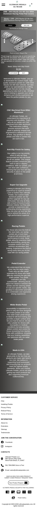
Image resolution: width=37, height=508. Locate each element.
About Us (4, 423)
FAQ (2, 401)
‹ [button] (4, 40)
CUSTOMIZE (13, 73)
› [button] (32, 40)
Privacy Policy (6, 407)
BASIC (10, 25)
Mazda (6, 18)
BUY (23, 73)
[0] (32, 6)
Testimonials (5, 432)
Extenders (4, 426)
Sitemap (4, 429)
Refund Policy (6, 411)
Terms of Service (7, 414)
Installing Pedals (7, 404)
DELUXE (26, 25)
